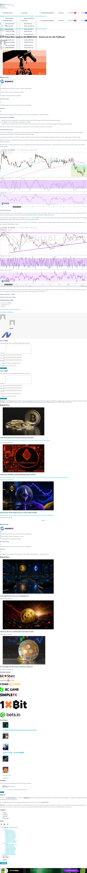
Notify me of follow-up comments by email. (11, 363)
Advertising (5, 814)
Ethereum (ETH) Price (10, 850)
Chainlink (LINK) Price (28, 42)
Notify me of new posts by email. (9, 365)
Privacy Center (6, 818)
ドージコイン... (7, 775)
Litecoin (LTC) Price (9, 851)
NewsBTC (6, 827)
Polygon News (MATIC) (10, 842)
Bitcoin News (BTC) (9, 18)
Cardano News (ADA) (10, 835)
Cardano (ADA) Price (10, 847)
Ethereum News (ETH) (10, 832)
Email (1, 358)
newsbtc (1, 46)
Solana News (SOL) (9, 838)
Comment (2, 353)
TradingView (17, 309)
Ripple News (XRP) (9, 833)
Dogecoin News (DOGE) (11, 837)
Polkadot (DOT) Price (10, 853)
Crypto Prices (24, 12)
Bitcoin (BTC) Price (28, 31)
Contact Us (5, 816)
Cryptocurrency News (7, 12)
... (3, 741)
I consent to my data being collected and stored (17, 789)
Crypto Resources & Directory (47, 12)
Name (1, 355)
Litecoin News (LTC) (10, 839)
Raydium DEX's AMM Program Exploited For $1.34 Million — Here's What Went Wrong (23, 16)
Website (1, 360)
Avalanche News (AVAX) (11, 840)
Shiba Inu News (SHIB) (10, 42)
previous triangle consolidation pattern (32, 213)
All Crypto (61, 12)
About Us (5, 812)
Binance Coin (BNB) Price (29, 18)
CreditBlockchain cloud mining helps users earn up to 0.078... (20, 730)
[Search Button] (13, 5)
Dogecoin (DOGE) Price (29, 47)
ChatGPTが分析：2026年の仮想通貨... (14, 752)
